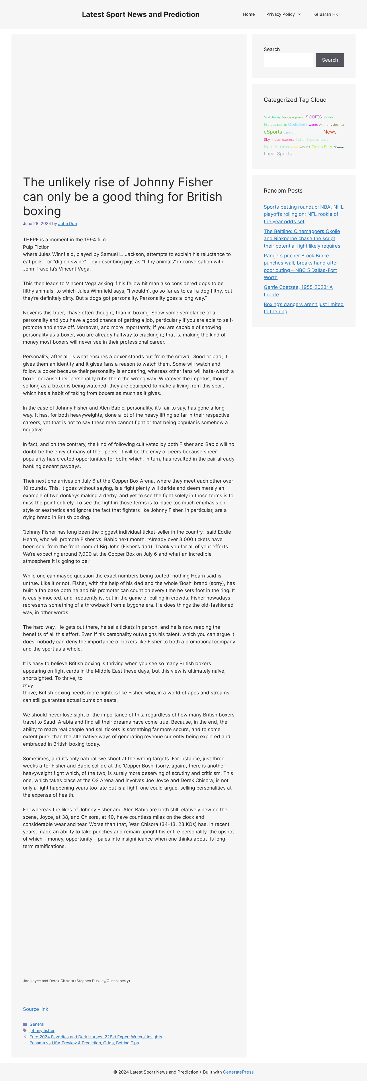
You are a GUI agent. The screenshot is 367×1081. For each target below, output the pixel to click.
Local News (308, 132)
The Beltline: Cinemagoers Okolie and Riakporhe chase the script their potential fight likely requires (302, 238)
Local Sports (278, 153)
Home (249, 14)
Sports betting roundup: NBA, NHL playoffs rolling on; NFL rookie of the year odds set (304, 214)
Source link (35, 1009)
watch (313, 125)
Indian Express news (312, 139)
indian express (283, 140)
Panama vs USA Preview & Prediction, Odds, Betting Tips (84, 1042)
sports (314, 116)
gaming (288, 132)
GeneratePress (238, 1072)
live (295, 147)
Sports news (278, 146)
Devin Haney (272, 117)
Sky (267, 139)
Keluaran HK (325, 14)
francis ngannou (293, 117)
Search (272, 49)
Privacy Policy (280, 14)
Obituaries (297, 124)
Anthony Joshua (331, 125)
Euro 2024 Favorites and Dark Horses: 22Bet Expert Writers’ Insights (96, 1036)
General (37, 1024)
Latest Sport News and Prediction (141, 14)
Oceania (338, 147)
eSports (273, 132)
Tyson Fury (322, 146)
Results (304, 147)
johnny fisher (42, 1030)
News (330, 132)
